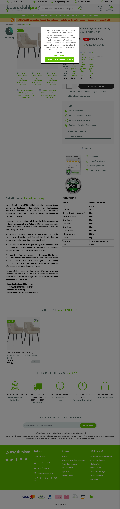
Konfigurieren (58, 56)
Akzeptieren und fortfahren (60, 59)
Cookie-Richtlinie (66, 45)
